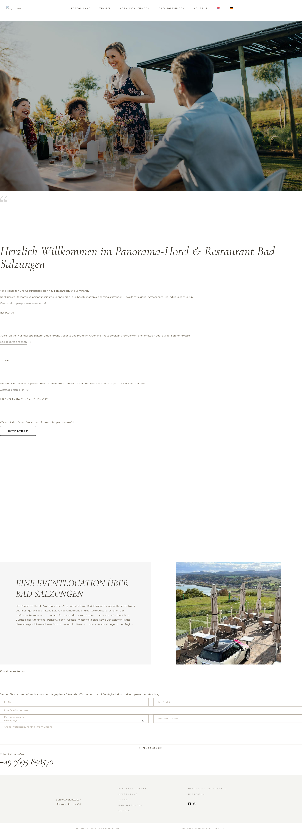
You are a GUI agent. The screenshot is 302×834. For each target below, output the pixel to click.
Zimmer (124, 800)
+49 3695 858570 (26, 761)
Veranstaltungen (132, 789)
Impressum (196, 794)
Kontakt (125, 811)
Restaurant (127, 794)
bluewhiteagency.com (211, 828)
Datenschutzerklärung (207, 789)
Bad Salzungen (130, 805)
